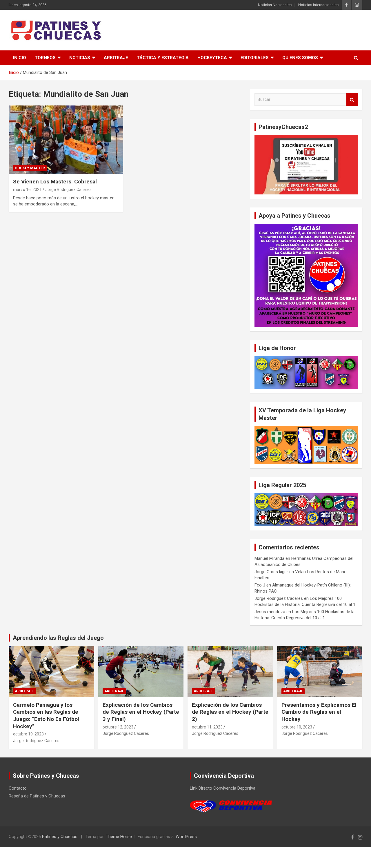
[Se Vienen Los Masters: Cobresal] (65, 139)
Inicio (19, 57)
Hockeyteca (212, 57)
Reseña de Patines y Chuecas (37, 796)
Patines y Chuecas (59, 836)
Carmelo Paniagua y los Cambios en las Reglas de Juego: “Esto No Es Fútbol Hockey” (46, 716)
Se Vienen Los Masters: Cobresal (55, 181)
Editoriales (255, 57)
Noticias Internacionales (318, 5)
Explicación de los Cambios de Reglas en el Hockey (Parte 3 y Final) (141, 712)
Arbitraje (116, 57)
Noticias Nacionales (275, 5)
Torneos (45, 57)
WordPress (186, 836)
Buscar (352, 99)
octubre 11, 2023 (207, 727)
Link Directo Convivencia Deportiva (222, 788)
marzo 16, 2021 (27, 189)
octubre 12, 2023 (118, 727)
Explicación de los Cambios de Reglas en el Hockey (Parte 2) (230, 712)
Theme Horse (119, 836)
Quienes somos (300, 57)
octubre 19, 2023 (28, 734)
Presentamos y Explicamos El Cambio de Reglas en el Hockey (319, 712)
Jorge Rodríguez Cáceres (68, 189)
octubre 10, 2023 (296, 727)
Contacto (18, 788)
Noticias (79, 57)
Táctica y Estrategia (163, 57)
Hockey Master (30, 168)
